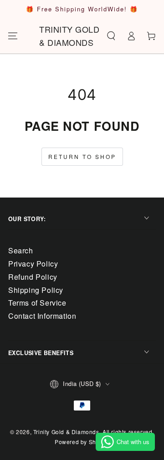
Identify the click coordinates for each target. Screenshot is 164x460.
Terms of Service (37, 302)
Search (20, 250)
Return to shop (82, 156)
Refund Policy (32, 277)
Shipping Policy (35, 290)
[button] (111, 36)
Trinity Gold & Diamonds (66, 431)
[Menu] (13, 36)
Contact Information (42, 316)
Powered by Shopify (82, 441)
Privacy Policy (33, 263)
